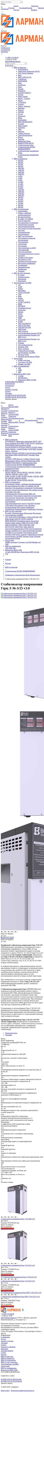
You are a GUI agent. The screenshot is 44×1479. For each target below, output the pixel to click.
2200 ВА (21, 194)
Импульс (21, 131)
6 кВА (20, 180)
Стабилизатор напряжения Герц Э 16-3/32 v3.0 (18, 1281)
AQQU (20, 289)
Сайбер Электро (24, 133)
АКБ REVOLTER (24, 327)
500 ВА (20, 161)
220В (20, 370)
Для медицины (23, 234)
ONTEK (21, 112)
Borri (19, 75)
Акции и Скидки (11, 389)
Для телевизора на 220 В (27, 248)
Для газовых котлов (25, 345)
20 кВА (20, 186)
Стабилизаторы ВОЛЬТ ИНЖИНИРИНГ (26, 148)
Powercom (21, 116)
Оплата (7, 391)
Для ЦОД (21, 256)
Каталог (4, 1355)
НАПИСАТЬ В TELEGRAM (15, 397)
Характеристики (11, 1033)
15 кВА (20, 184)
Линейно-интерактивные (27, 261)
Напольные (22, 279)
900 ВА (20, 207)
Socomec (21, 124)
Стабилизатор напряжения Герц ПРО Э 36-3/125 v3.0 (20, 1297)
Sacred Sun (22, 310)
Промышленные (24, 267)
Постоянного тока (24, 259)
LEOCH (21, 300)
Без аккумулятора (24, 217)
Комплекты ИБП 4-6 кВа (27, 380)
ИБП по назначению (21, 209)
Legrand (21, 104)
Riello (20, 118)
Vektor (20, 314)
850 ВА (20, 205)
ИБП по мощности (20, 159)
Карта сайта (5, 1390)
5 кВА (20, 178)
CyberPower (22, 79)
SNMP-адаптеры (24, 360)
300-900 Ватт (22, 378)
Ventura (20, 316)
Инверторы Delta (24, 141)
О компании (9, 386)
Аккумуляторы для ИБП (22, 283)
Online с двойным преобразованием (24, 214)
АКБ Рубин (22, 329)
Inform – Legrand (24, 98)
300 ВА (20, 197)
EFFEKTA (22, 91)
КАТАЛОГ (9, 65)
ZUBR (20, 322)
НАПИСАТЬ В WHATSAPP (15, 395)
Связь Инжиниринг (25, 135)
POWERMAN (23, 69)
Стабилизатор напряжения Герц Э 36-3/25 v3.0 (18, 1265)
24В (19, 372)
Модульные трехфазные (26, 263)
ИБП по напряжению (21, 366)
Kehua (20, 100)
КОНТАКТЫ (10, 384)
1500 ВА (21, 170)
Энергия (21, 139)
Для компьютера (24, 232)
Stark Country (22, 126)
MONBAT (21, 306)
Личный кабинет (7, 1351)
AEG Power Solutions (25, 73)
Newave (21, 110)
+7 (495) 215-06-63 (11, 57)
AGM (20, 287)
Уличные (21, 271)
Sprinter (20, 312)
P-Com (20, 114)
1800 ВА (21, 192)
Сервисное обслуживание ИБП (13, 418)
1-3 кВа (20, 376)
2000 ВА (21, 172)
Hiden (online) (23, 97)
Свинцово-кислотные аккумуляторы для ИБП (26, 352)
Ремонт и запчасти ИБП (13, 413)
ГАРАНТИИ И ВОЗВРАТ (14, 382)
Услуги (7, 387)
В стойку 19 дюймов (25, 219)
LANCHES (22, 102)
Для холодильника (24, 252)
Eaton (20, 87)
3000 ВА (21, 174)
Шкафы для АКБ (24, 364)
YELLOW (21, 320)
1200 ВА (21, 190)
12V (19, 285)
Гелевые (21, 343)
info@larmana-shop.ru (12, 61)
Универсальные (23, 277)
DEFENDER (22, 81)
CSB (19, 294)
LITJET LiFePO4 (24, 302)
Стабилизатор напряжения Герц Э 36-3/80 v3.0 (18, 1219)
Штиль (20, 137)
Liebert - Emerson (24, 106)
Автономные (22, 211)
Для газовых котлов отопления (29, 228)
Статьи (3, 1353)
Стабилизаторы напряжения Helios (18, 467)
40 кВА (20, 199)
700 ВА (20, 164)
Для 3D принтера (24, 221)
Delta (20, 83)
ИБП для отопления (25, 236)
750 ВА (20, 203)
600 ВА (20, 162)
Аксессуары (18, 358)
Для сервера (22, 246)
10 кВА (20, 182)
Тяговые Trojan (23, 354)
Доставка (8, 393)
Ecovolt (20, 89)
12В (19, 368)
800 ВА (20, 166)
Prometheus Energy (24, 308)
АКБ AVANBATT (24, 323)
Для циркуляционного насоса (29, 254)
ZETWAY (21, 128)
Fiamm (20, 298)
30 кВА (20, 188)
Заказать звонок (11, 399)
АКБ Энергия (23, 331)
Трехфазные (22, 269)
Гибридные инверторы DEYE (29, 71)
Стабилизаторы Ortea (25, 145)
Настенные (22, 281)
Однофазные (22, 265)
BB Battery (22, 290)
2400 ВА (21, 195)
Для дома (21, 230)
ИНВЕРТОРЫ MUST (26, 143)
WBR (20, 318)
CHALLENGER (24, 292)
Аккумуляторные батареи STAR (29, 333)
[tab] (24, 1033)
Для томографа (23, 250)
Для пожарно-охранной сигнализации (26, 239)
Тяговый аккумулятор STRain (29, 356)
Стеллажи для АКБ (25, 362)
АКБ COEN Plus (24, 325)
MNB (20, 304)
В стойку (21, 275)
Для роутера (22, 244)
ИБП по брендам (20, 67)
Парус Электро (23, 349)
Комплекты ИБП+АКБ (22, 374)
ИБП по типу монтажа (22, 273)
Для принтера (23, 242)
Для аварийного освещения (28, 223)
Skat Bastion (22, 120)
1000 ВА (21, 168)
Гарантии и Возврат (8, 1347)
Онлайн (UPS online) (25, 258)
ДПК (20, 129)
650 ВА (20, 201)
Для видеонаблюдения (26, 226)
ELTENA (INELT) (24, 93)
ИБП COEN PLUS (24, 77)
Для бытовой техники (26, 225)
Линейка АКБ (23, 347)
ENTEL (20, 95)
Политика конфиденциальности (22, 1390)
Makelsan (21, 108)
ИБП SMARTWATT (25, 122)
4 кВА (20, 176)
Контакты (4, 1349)
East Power (22, 85)
